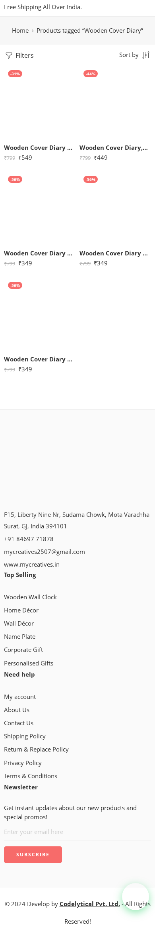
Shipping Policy (25, 736)
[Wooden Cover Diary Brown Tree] (115, 207)
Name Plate (19, 636)
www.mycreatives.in (32, 564)
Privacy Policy (23, 763)
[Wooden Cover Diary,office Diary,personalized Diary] (115, 102)
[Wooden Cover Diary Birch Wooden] (40, 102)
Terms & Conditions (30, 776)
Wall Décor (19, 623)
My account (20, 697)
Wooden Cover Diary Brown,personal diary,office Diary (40, 253)
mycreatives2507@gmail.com (44, 551)
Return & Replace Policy (36, 749)
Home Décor (21, 610)
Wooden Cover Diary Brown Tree (115, 253)
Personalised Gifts (28, 663)
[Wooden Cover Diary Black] (40, 313)
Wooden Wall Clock (30, 597)
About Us (16, 710)
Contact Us (18, 723)
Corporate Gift (23, 649)
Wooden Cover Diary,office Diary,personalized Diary (115, 147)
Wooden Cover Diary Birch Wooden (40, 147)
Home (20, 30)
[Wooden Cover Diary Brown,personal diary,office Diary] (40, 207)
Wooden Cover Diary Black (40, 359)
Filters (24, 55)
